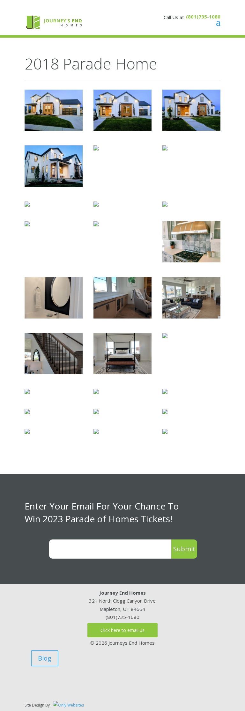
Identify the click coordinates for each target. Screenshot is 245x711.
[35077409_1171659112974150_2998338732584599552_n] (164, 148)
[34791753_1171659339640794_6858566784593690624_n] (122, 316)
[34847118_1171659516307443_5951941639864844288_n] (27, 392)
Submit (184, 549)
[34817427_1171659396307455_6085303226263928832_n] (54, 372)
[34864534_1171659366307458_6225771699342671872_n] (191, 316)
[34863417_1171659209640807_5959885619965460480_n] (164, 205)
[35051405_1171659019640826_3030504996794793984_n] (191, 129)
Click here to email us (122, 630)
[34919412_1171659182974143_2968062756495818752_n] (96, 205)
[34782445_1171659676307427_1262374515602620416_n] (96, 412)
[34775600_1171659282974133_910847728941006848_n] (191, 260)
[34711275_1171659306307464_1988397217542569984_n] (54, 316)
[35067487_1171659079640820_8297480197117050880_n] (96, 148)
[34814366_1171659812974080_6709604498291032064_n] (164, 432)
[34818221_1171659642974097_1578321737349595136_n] (27, 412)
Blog (44, 658)
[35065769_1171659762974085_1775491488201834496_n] (27, 432)
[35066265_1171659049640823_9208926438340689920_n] (54, 185)
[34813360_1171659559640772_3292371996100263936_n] (96, 392)
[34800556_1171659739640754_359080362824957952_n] (164, 412)
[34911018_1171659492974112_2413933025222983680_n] (164, 336)
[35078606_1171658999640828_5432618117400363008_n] (122, 129)
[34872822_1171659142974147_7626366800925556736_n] (27, 205)
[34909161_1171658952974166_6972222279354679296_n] (54, 129)
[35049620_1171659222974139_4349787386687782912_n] (27, 224)
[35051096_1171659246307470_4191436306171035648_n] (96, 224)
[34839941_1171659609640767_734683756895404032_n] (164, 392)
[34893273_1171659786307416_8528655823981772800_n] (96, 432)
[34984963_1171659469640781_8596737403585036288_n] (122, 372)
